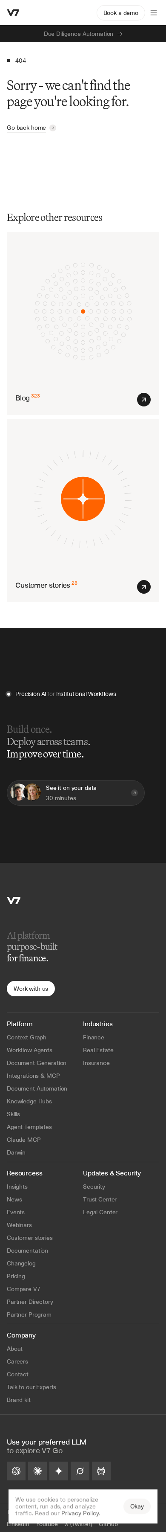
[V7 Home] (13, 900)
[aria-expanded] (154, 13)
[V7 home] (13, 12)
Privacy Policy (80, 1513)
